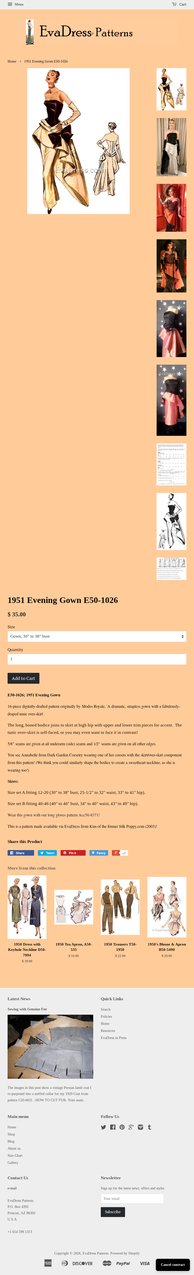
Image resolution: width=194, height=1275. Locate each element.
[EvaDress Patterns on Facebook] (113, 1128)
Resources (108, 1031)
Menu (18, 4)
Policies (106, 1016)
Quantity (15, 649)
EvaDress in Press (113, 1038)
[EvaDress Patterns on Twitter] (103, 1128)
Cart (182, 4)
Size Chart (15, 1155)
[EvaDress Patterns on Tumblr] (149, 1128)
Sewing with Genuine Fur (27, 1009)
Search (105, 1009)
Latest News (19, 998)
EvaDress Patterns (95, 1253)
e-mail (12, 1188)
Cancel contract (173, 1265)
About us (14, 1148)
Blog (11, 1141)
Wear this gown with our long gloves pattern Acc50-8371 (53, 814)
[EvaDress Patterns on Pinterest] (122, 1128)
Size (11, 626)
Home (12, 61)
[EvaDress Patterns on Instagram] (140, 1128)
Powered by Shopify (125, 1253)
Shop (11, 1134)
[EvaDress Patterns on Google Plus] (131, 1128)
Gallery (13, 1163)
